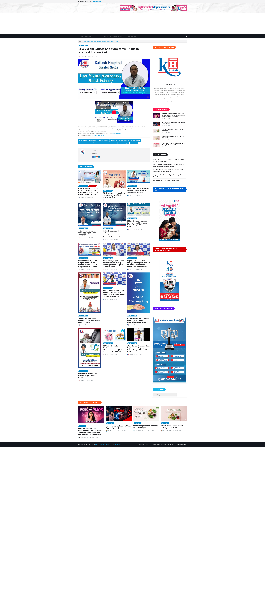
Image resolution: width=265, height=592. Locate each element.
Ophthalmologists (124, 143)
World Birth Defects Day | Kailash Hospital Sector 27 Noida (88, 375)
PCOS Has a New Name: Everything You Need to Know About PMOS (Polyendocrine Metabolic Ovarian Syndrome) (173, 115)
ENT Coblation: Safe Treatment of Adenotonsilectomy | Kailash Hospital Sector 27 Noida (114, 349)
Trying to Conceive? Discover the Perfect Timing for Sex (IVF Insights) (173, 144)
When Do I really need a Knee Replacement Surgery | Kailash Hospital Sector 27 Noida (138, 349)
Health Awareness (104, 140)
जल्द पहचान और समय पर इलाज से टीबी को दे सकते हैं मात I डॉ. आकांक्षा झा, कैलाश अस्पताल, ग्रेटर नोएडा (138, 190)
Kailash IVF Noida (131, 36)
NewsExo (110, 444)
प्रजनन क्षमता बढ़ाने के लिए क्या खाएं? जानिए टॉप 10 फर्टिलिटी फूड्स (145, 427)
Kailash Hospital (136, 140)
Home (81, 36)
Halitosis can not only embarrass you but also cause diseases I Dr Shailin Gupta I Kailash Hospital (113, 234)
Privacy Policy (156, 444)
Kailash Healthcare (125, 140)
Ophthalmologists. (117, 133)
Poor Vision (134, 143)
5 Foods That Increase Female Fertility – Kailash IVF (172, 427)
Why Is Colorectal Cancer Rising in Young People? (166, 180)
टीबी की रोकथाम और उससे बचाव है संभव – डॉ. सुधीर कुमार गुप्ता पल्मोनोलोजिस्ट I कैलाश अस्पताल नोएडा (114, 195)
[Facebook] (167, 101)
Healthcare (88, 36)
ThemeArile (118, 444)
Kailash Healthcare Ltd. (101, 444)
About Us (148, 444)
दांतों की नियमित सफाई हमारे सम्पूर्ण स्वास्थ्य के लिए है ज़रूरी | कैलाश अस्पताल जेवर (87, 233)
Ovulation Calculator (181, 444)
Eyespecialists (93, 140)
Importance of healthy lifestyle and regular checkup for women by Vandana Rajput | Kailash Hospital (138, 264)
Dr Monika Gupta (85, 437)
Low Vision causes (112, 143)
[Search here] (186, 36)
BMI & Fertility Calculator (167, 444)
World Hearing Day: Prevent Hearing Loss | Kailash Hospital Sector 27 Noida (138, 320)
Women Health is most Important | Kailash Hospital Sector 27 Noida (89, 320)
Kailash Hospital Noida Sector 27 (114, 36)
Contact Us (141, 444)
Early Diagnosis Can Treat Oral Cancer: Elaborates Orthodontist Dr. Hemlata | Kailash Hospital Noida (88, 191)
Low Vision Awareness (99, 143)
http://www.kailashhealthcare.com (99, 135)
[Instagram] (170, 101)
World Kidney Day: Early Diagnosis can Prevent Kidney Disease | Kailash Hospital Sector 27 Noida (87, 264)
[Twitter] (169, 101)
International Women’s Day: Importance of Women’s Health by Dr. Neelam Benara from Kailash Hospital (114, 293)
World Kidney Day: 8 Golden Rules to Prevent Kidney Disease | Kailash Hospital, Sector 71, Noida (113, 264)
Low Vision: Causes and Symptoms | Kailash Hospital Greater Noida (101, 41)
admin (82, 56)
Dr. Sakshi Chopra (140, 430)
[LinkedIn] (171, 101)
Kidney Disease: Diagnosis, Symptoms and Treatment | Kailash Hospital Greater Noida (138, 224)
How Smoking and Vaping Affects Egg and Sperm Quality (118, 427)
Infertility (98, 36)
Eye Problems (84, 140)
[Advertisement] (132, 23)
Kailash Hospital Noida (86, 143)
